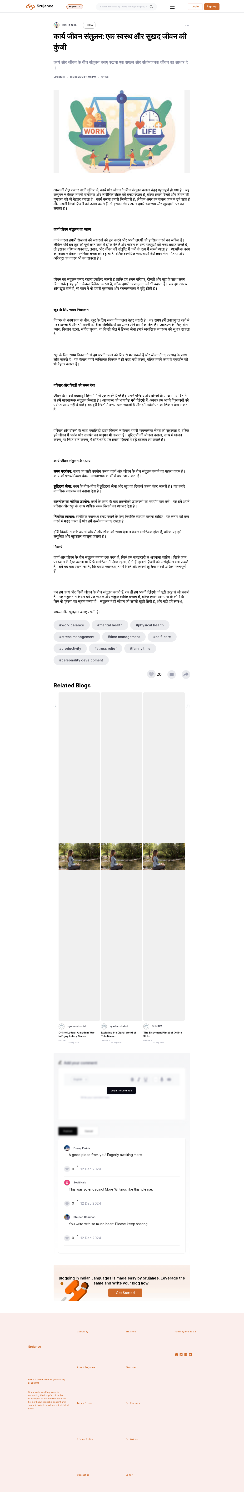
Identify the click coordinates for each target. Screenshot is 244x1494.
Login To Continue (121, 1090)
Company (82, 1331)
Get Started (125, 1293)
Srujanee (34, 1346)
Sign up (212, 6)
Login (195, 6)
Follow (89, 25)
